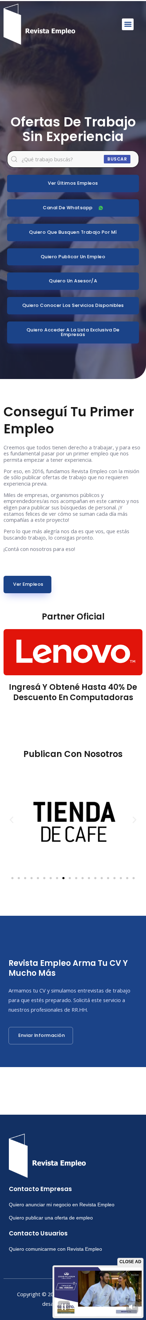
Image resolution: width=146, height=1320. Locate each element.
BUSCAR (117, 159)
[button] (128, 24)
